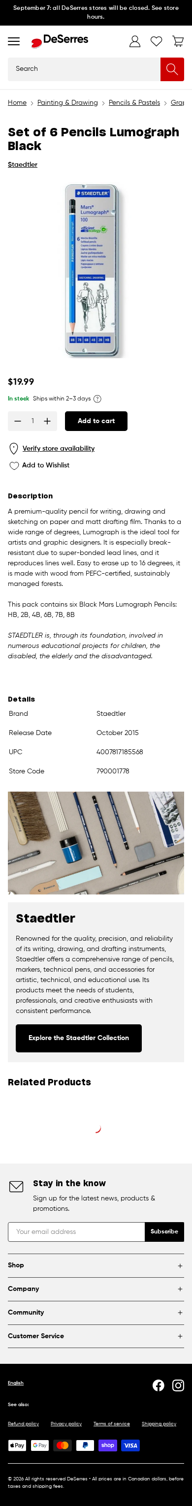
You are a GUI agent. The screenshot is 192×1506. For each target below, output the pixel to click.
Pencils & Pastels (134, 102)
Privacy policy (66, 1423)
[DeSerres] (60, 41)
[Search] (172, 69)
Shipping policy (159, 1423)
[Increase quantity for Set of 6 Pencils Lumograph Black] (47, 421)
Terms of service (112, 1423)
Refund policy (23, 1423)
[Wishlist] (156, 41)
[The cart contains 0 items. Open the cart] (178, 41)
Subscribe (164, 1232)
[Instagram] (178, 1385)
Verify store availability (59, 448)
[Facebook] (158, 1385)
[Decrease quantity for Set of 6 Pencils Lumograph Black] (18, 421)
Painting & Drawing (67, 102)
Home (17, 102)
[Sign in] (135, 41)
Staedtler (22, 164)
